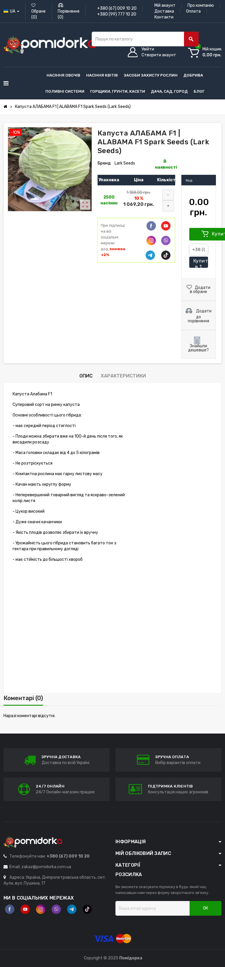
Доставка (164, 11)
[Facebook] (151, 226)
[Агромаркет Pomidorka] (50, 44)
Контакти (163, 17)
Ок (205, 908)
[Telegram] (150, 255)
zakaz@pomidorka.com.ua (46, 866)
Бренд (104, 163)
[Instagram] (40, 909)
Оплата (193, 11)
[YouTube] (25, 909)
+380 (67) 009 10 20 (117, 8)
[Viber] (166, 240)
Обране (38, 14)
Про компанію (201, 5)
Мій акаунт (164, 5)
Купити (200, 263)
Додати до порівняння (200, 316)
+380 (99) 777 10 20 (116, 14)
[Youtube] (166, 226)
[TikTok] (166, 255)
